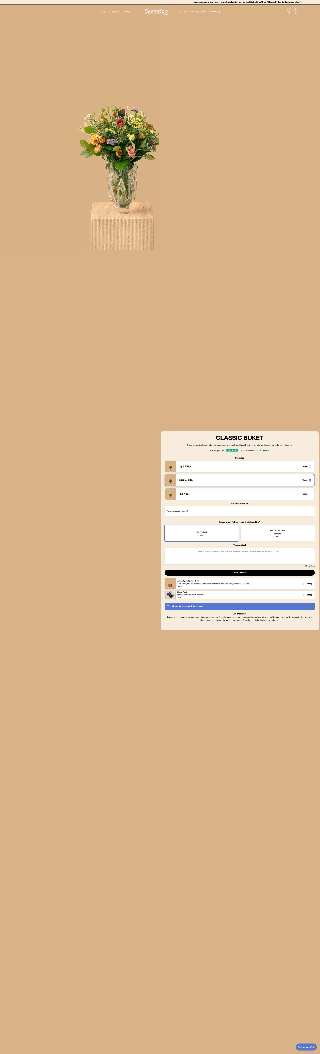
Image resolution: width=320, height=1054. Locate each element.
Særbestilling (214, 12)
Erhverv (203, 12)
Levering (194, 12)
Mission (183, 12)
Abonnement (127, 12)
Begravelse (115, 12)
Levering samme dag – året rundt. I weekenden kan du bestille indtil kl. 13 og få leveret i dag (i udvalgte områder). (248, 2)
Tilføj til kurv (240, 573)
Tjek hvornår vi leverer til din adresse (187, 606)
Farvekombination (239, 504)
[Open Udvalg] (108, 11)
